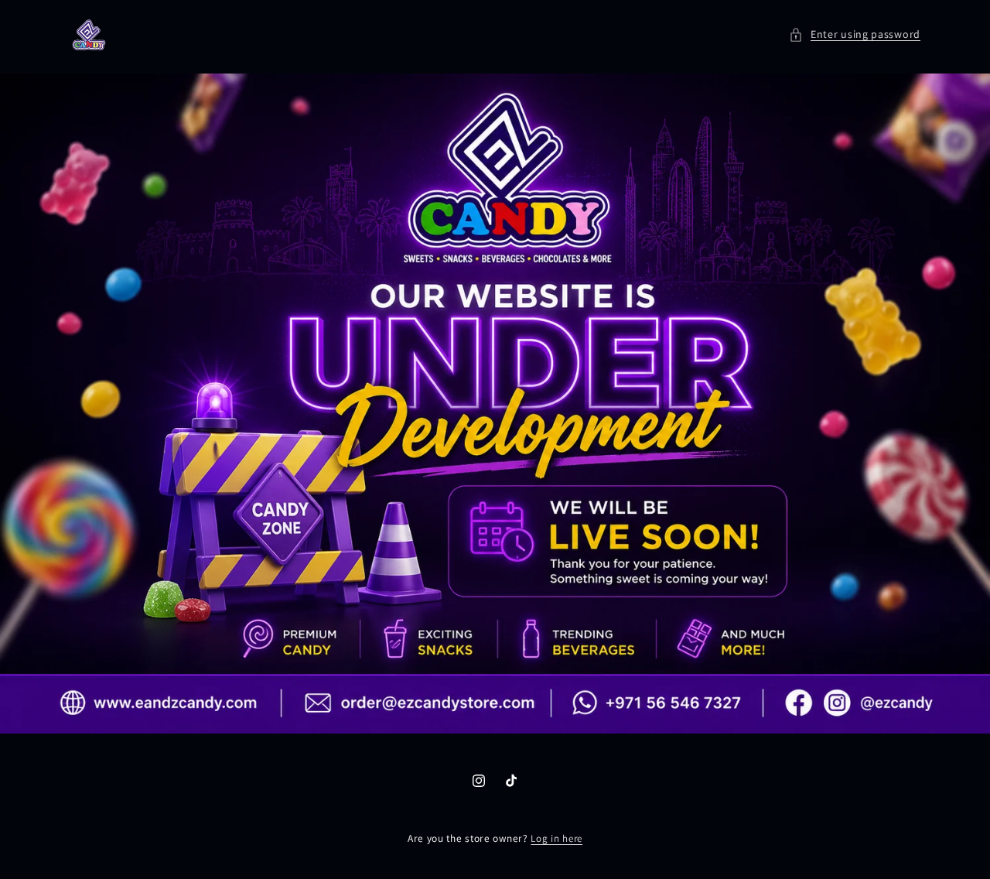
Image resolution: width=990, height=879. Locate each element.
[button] (854, 34)
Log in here (556, 838)
